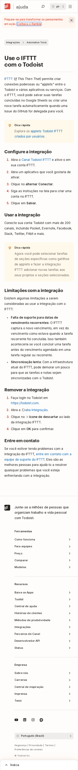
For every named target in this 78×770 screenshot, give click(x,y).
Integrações (13, 42)
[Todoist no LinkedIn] (25, 720)
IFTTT (8, 79)
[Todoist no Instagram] (33, 720)
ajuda (22, 7)
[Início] (7, 6)
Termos (49, 745)
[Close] (71, 20)
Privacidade (35, 745)
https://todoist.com (25, 403)
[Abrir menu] (70, 6)
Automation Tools (37, 42)
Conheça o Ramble (29, 24)
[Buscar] (43, 6)
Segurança (21, 745)
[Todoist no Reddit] (41, 720)
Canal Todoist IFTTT (36, 160)
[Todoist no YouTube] (16, 720)
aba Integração (36, 410)
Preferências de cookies (29, 749)
